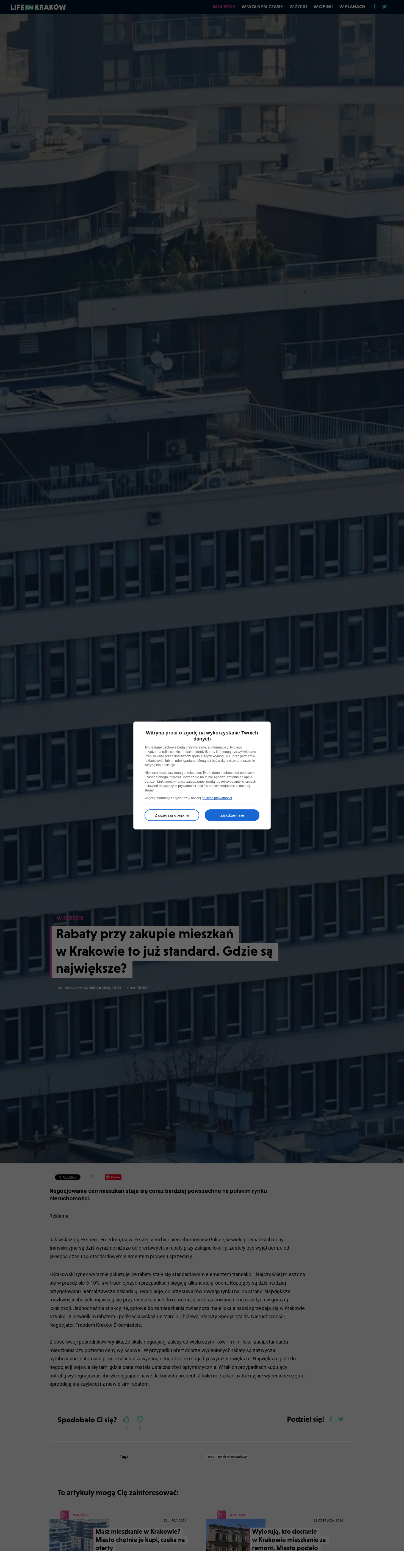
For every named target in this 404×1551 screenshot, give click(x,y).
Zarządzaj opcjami (172, 815)
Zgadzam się (232, 815)
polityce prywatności (217, 798)
